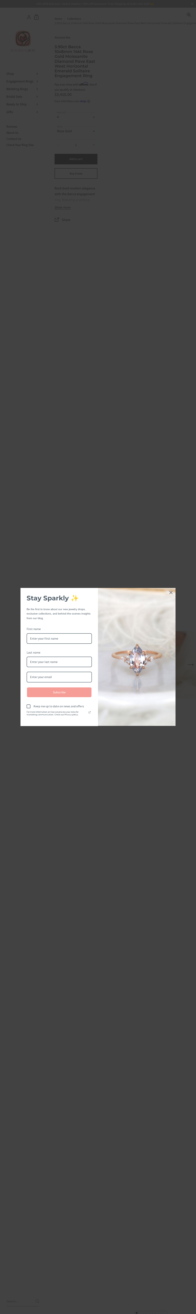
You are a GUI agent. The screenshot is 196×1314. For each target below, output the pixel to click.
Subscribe (59, 692)
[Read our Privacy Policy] (89, 712)
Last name (33, 652)
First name (34, 629)
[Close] (171, 592)
